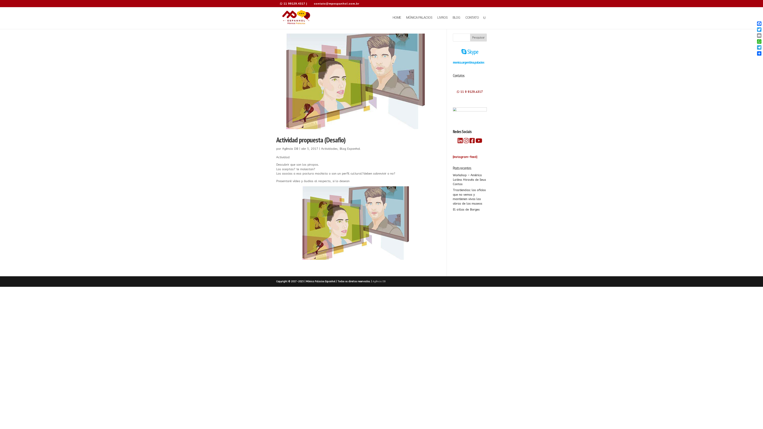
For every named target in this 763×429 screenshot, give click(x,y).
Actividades (329, 149)
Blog (456, 17)
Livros (442, 17)
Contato (472, 17)
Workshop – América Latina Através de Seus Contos (469, 179)
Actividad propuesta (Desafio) (311, 139)
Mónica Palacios (419, 17)
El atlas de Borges (466, 209)
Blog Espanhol (350, 149)
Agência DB (290, 149)
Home (397, 17)
